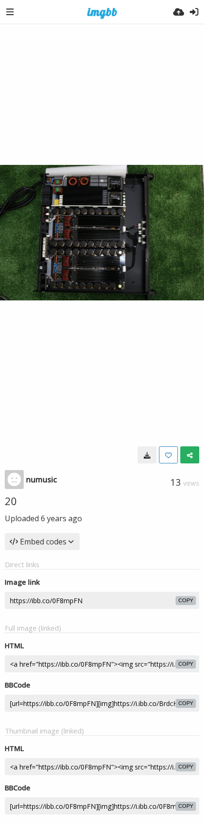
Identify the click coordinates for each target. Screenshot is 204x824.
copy (185, 600)
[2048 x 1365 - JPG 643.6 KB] (147, 454)
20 (11, 501)
